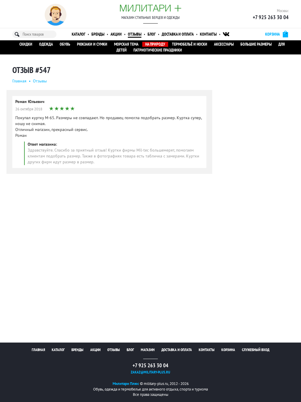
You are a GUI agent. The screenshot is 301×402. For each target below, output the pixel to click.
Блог (151, 34)
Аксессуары (224, 44)
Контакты (208, 34)
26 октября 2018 (28, 109)
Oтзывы (40, 81)
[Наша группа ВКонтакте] (226, 34)
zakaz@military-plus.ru (150, 372)
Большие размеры (256, 44)
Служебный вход (255, 350)
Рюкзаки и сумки (92, 44)
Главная (19, 81)
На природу (155, 44)
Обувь (65, 44)
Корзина (228, 350)
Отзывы (134, 34)
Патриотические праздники (157, 50)
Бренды (97, 34)
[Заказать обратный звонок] (56, 15)
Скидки (25, 44)
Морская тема (126, 44)
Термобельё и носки (189, 44)
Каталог (78, 34)
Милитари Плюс (126, 383)
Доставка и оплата (178, 34)
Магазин (148, 350)
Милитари (150, 8)
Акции (116, 34)
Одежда (46, 44)
